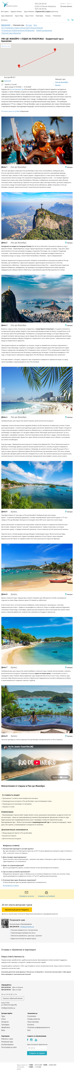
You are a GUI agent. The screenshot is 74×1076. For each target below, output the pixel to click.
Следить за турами (37, 1053)
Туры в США (40, 11)
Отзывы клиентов (33, 1019)
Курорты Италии (16, 11)
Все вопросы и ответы (11, 885)
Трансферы (5, 1025)
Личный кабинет (66, 6)
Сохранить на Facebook (46, 896)
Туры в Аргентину (52, 11)
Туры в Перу (19, 16)
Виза (35, 25)
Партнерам (39, 16)
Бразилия (5, 25)
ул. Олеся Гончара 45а (9, 1005)
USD (63, 3)
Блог (29, 1030)
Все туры (29, 25)
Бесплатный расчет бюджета (17, 910)
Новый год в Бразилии (44, 30)
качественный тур (17, 89)
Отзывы (48, 16)
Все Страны (5, 11)
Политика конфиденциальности (38, 1027)
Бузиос (58, 85)
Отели (3, 1019)
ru (69, 3)
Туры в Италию (29, 11)
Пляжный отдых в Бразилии (11, 33)
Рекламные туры (7, 1042)
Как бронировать (7, 1044)
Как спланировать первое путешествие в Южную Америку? (22, 28)
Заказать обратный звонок (13, 998)
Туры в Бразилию (7, 16)
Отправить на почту (26, 896)
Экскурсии (5, 1022)
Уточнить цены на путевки (10, 111)
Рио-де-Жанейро (61, 82)
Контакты (4, 20)
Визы (3, 1030)
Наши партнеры (33, 1022)
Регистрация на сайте (9, 1047)
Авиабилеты (5, 1027)
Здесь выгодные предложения (37, 1044)
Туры (3, 1016)
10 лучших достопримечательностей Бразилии (17, 30)
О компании (31, 1016)
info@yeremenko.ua (27, 926)
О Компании (57, 16)
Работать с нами (7, 1039)
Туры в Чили (29, 16)
